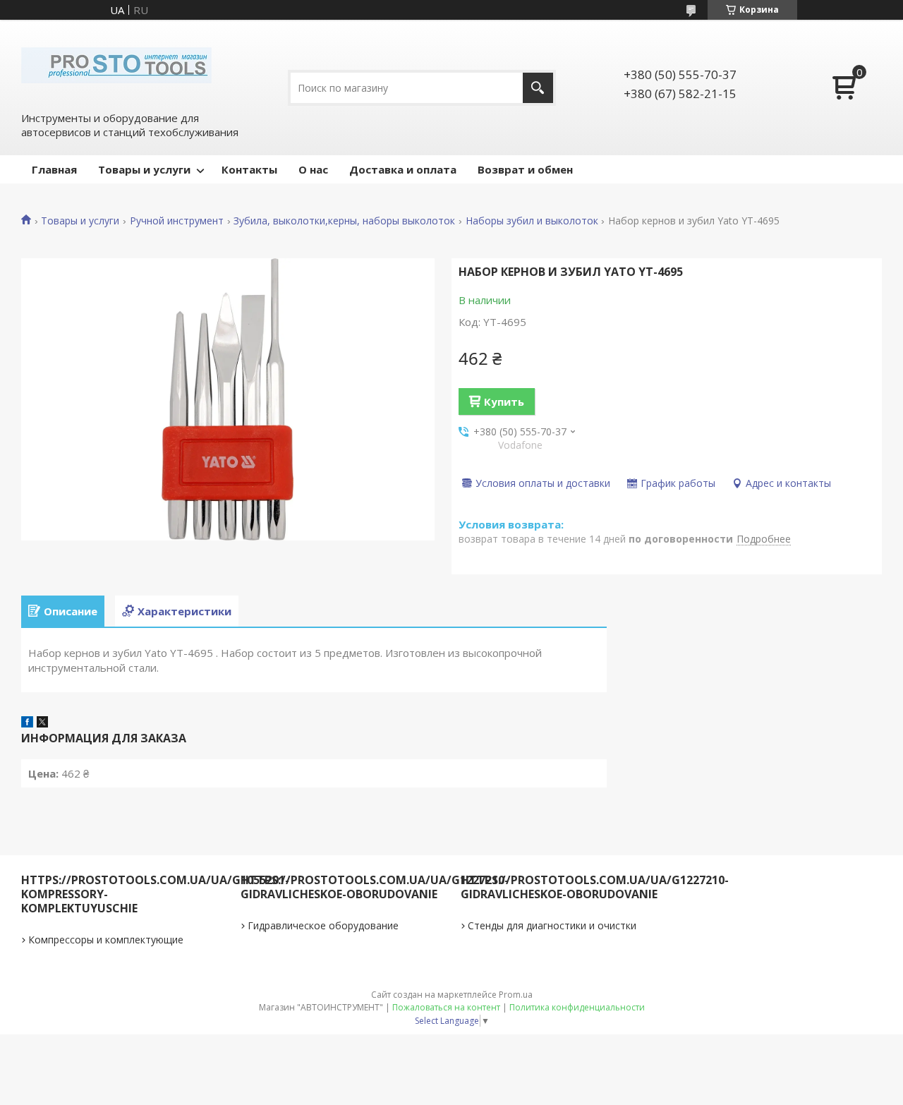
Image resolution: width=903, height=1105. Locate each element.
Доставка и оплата (402, 169)
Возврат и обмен (525, 169)
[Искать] (538, 88)
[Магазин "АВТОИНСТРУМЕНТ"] (116, 64)
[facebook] (27, 723)
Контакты (249, 169)
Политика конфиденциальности (577, 1007)
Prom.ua (516, 995)
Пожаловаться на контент (446, 1007)
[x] (42, 723)
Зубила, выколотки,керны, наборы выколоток (344, 221)
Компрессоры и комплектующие (105, 939)
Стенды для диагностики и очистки (552, 925)
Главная (54, 169)
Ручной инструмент (177, 221)
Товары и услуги (144, 169)
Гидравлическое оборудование (323, 925)
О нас (313, 169)
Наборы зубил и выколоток (532, 221)
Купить (504, 401)
